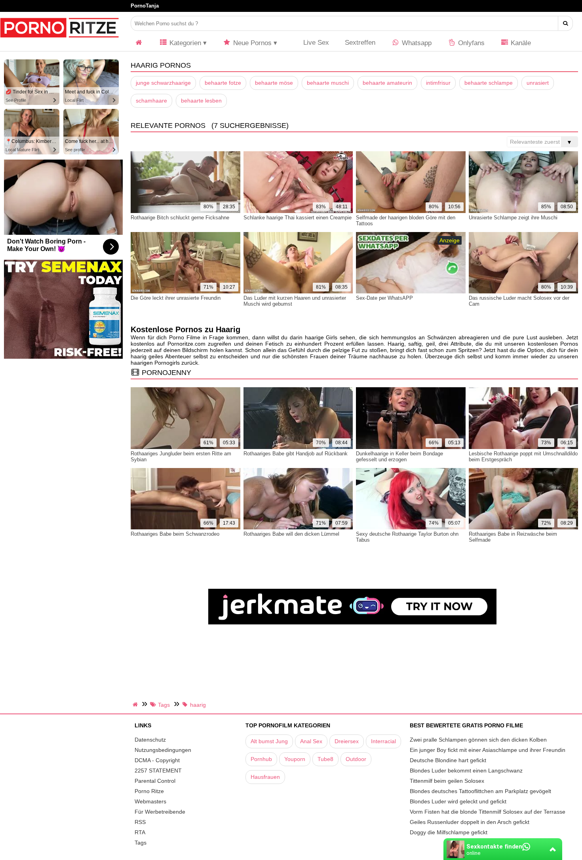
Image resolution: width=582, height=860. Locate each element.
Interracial (383, 741)
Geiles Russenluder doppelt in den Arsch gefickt (469, 822)
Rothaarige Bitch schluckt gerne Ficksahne (180, 218)
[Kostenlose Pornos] (59, 41)
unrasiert (538, 83)
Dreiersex (347, 741)
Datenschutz (150, 739)
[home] (136, 704)
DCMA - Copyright (157, 760)
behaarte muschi (328, 83)
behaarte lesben (201, 100)
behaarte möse (274, 83)
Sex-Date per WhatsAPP (384, 298)
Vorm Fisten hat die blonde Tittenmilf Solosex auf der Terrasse (487, 812)
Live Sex (315, 42)
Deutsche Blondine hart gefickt (448, 760)
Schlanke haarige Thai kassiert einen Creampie (297, 218)
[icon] (139, 43)
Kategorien (184, 43)
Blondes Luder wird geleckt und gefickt (458, 801)
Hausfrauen (265, 777)
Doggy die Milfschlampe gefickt (448, 832)
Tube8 (325, 759)
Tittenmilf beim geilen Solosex (447, 781)
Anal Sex (311, 741)
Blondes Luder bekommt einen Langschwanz (466, 770)
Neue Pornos (251, 43)
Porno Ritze (149, 791)
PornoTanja (145, 6)
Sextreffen (360, 42)
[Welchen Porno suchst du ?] (565, 23)
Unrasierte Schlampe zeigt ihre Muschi (513, 218)
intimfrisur (438, 83)
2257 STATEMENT (158, 770)
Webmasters (150, 801)
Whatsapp (416, 43)
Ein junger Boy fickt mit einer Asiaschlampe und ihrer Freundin (487, 750)
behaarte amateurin (387, 83)
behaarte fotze (223, 83)
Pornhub (261, 759)
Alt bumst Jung (269, 741)
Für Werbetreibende (160, 812)
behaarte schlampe (488, 83)
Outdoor (356, 759)
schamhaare (151, 100)
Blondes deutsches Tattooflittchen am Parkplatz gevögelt (480, 791)
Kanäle (520, 43)
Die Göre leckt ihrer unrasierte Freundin (176, 298)
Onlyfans (470, 43)
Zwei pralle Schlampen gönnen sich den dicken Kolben (478, 739)
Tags (140, 842)
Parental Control (155, 781)
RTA (140, 832)
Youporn (294, 759)
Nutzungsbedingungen (163, 750)
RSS (140, 822)
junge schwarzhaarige (163, 83)
